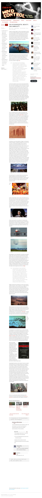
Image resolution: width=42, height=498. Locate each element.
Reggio (24, 265)
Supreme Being (17, 28)
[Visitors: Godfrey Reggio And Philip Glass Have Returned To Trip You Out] (19, 403)
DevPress (14, 494)
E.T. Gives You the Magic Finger (5, 32)
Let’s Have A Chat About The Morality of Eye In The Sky (37, 39)
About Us (35, 20)
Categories (2, 68)
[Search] (6, 25)
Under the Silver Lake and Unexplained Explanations (37, 64)
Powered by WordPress (4, 494)
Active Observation (22, 28)
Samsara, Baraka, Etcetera (12, 406)
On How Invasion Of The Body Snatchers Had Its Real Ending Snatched (4, 39)
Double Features (16, 20)
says (19, 60)
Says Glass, (23, 311)
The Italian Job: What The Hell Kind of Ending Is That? (37, 53)
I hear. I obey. (33, 81)
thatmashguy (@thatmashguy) (17, 422)
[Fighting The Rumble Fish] (26, 403)
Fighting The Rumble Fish (25, 406)
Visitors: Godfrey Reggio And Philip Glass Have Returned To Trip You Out (19, 408)
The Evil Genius (5, 22)
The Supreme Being (13, 22)
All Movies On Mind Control (6, 20)
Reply (14, 423)
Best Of (22, 20)
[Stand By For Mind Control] (21, 10)
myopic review (21, 114)
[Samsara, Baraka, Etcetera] (12, 403)
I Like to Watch (28, 20)
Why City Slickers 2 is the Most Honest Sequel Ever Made (37, 69)
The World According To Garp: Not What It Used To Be (37, 34)
